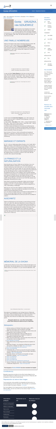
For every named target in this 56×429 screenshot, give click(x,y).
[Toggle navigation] (51, 5)
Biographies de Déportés (40, 10)
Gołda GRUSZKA (17, 367)
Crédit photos (6, 414)
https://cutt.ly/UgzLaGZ (25, 363)
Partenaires (5, 417)
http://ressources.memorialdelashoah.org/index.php (18, 360)
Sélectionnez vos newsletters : (47, 114)
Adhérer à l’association (8, 406)
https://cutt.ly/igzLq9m (11, 358)
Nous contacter (6, 411)
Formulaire (24, 385)
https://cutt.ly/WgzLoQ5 (12, 359)
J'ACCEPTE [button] (5, 425)
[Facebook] (4, 1)
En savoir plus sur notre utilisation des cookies (12, 423)
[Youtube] (7, 1)
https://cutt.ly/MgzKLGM (17, 352)
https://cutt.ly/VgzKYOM (12, 348)
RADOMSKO (17, 16)
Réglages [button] (11, 425)
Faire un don (6, 409)
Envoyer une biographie (8, 403)
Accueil (33, 10)
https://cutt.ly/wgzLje (27, 345)
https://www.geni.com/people (13, 340)
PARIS (27, 16)
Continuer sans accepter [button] (19, 425)
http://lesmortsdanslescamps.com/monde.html (17, 347)
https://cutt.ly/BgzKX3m (12, 356)
